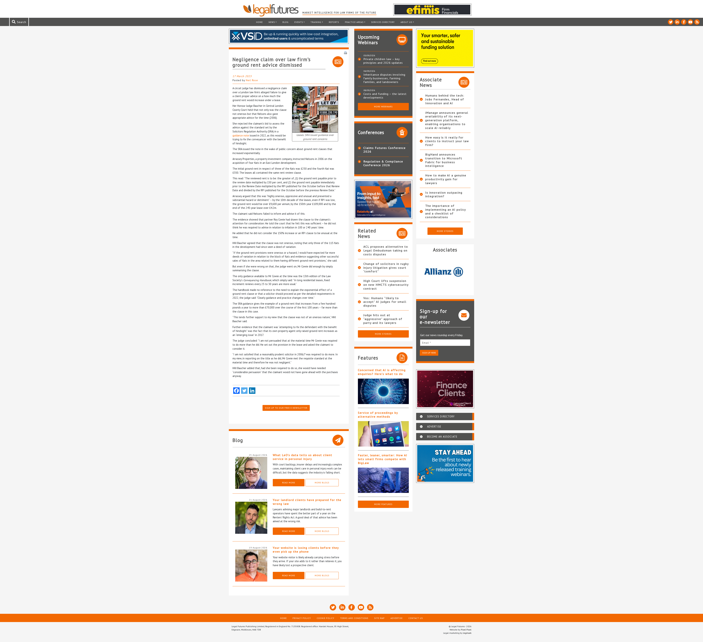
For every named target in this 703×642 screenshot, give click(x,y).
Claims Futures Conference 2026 (384, 149)
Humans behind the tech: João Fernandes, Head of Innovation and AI (444, 99)
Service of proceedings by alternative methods (378, 414)
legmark (467, 633)
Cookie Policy (325, 618)
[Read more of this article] (383, 391)
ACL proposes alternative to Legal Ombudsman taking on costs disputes (385, 250)
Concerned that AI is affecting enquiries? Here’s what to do (382, 372)
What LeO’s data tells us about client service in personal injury (302, 457)
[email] (445, 342)
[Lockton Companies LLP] (445, 272)
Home (259, 22)
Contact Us (415, 618)
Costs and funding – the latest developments (385, 95)
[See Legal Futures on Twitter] (670, 22)
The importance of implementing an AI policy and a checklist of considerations (445, 211)
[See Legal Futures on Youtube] (690, 22)
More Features (383, 504)
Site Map (379, 618)
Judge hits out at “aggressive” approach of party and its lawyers (382, 319)
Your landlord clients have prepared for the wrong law (307, 502)
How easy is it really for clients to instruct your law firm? (447, 141)
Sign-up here (429, 352)
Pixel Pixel (466, 629)
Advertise (396, 618)
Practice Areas (354, 22)
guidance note (241, 135)
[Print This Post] (345, 52)
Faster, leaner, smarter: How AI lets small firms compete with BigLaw (382, 459)
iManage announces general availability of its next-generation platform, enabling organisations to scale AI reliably (446, 120)
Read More (288, 482)
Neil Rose (252, 80)
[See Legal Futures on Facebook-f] (684, 22)
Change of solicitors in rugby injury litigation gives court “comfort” (386, 267)
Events (298, 22)
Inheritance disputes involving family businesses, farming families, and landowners (384, 78)
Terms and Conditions (354, 618)
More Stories (383, 333)
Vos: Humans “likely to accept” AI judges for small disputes (384, 302)
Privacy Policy (302, 618)
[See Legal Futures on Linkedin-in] (677, 22)
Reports (334, 22)
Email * (426, 342)
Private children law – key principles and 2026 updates (383, 60)
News (272, 22)
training (315, 22)
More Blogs (322, 482)
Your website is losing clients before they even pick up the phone (306, 549)
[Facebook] (236, 390)
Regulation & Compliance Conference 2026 (383, 163)
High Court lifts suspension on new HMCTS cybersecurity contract (385, 284)
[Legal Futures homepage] (272, 10)
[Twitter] (244, 390)
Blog (285, 22)
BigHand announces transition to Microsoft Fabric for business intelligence (443, 160)
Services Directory (383, 22)
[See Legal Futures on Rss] (697, 22)
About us (406, 22)
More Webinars (383, 106)
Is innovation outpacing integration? (443, 194)
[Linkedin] (252, 390)
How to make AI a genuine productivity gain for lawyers (445, 179)
